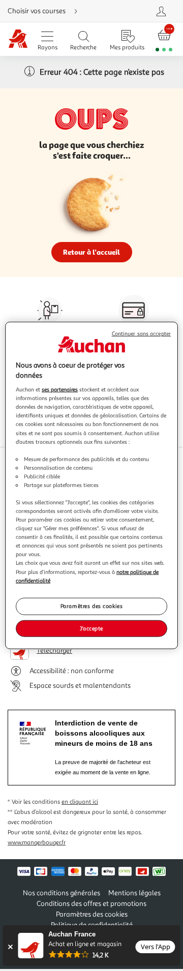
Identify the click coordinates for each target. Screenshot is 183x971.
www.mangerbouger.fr (37, 842)
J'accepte (91, 627)
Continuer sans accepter (141, 333)
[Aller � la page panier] (164, 39)
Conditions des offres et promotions (91, 903)
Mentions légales (134, 893)
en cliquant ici (80, 802)
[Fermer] (10, 947)
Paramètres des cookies (91, 605)
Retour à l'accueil (91, 252)
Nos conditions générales (61, 893)
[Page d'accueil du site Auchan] (18, 39)
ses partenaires (60, 389)
